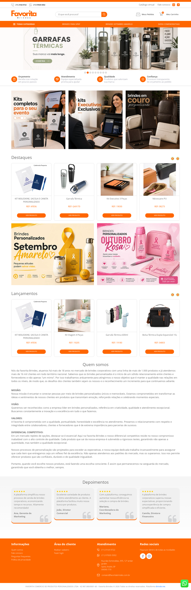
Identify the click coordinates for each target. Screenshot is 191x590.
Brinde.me (160, 586)
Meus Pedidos (148, 14)
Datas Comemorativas (169, 24)
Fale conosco (164, 4)
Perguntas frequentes (20, 556)
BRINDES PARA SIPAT (71, 24)
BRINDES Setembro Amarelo (119, 24)
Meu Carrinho (172, 14)
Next (178, 158)
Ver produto (31, 215)
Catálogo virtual (146, 4)
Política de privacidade (21, 559)
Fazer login (59, 553)
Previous (172, 158)
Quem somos (17, 549)
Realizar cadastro (61, 549)
